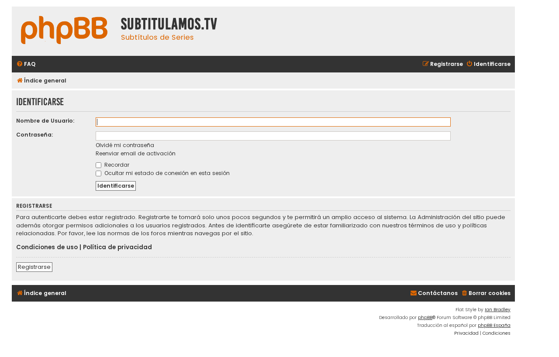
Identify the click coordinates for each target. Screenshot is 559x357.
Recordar (116, 164)
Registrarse (34, 267)
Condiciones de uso (47, 247)
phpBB (425, 317)
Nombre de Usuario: (45, 120)
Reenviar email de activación (136, 153)
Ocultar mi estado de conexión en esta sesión (166, 173)
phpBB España (494, 325)
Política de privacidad (117, 247)
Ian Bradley (498, 309)
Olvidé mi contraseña (125, 145)
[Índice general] (64, 31)
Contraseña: (34, 134)
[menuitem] (25, 64)
